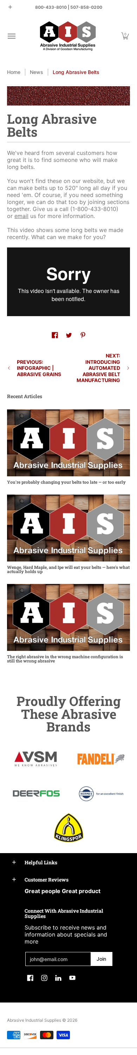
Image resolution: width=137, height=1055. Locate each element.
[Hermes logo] (101, 793)
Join (101, 959)
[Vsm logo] (36, 759)
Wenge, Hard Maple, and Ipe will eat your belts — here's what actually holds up (68, 569)
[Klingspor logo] (69, 828)
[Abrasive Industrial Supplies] (68, 36)
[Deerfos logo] (36, 793)
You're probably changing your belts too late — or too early (66, 482)
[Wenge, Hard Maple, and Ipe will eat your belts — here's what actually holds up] (68, 528)
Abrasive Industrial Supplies (34, 1020)
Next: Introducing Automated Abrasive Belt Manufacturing (98, 368)
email (21, 215)
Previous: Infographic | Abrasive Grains (39, 368)
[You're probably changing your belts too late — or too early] (68, 442)
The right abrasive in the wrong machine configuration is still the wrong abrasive (65, 658)
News (36, 72)
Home (13, 72)
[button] (11, 36)
